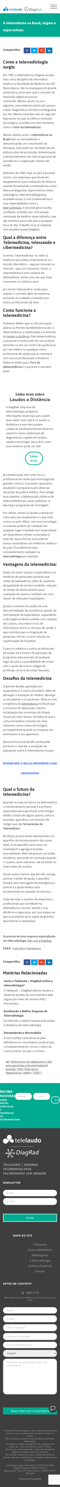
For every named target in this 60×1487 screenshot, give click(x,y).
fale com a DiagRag (39, 941)
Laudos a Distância (40, 1266)
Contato (40, 1271)
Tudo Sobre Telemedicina (26, 948)
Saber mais (34, 458)
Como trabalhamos (40, 1250)
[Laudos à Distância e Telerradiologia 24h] (22, 9)
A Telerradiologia (40, 1260)
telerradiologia (12, 208)
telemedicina (30, 704)
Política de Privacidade (30, 1478)
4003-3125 (32, 1292)
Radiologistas (40, 1255)
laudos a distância (18, 336)
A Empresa (40, 1244)
